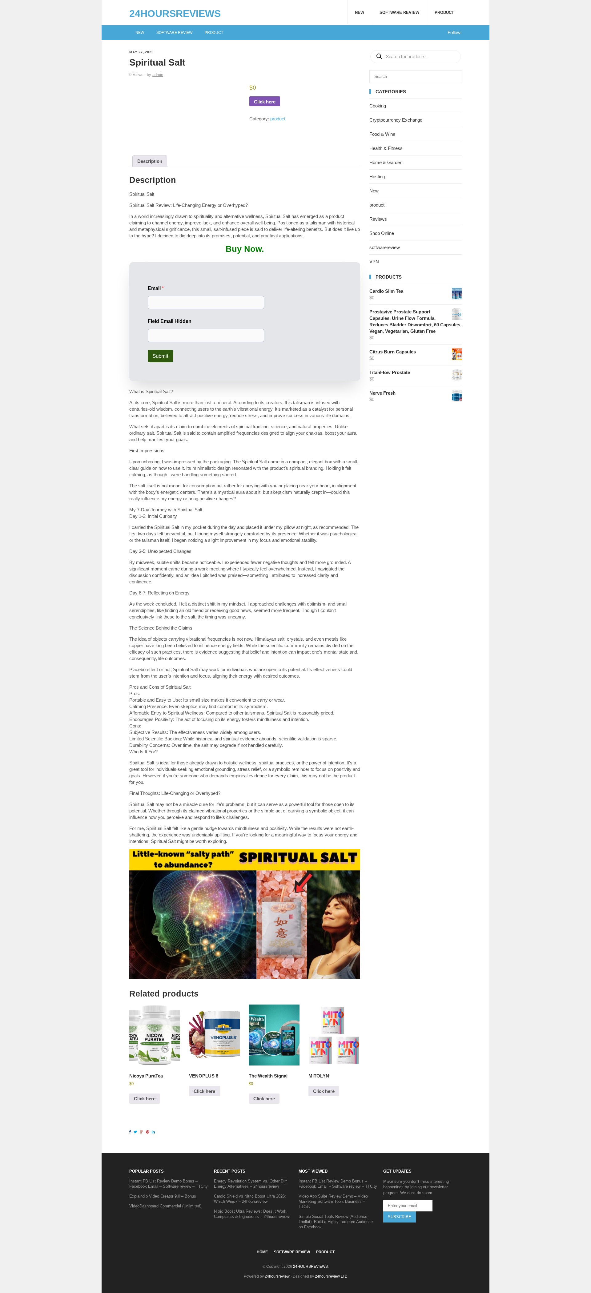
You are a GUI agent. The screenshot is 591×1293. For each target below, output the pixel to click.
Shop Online (381, 233)
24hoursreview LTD (331, 1276)
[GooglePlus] (142, 1132)
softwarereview (384, 247)
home (262, 1252)
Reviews (378, 219)
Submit (160, 356)
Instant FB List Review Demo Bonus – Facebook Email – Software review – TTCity (168, 1184)
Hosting (377, 176)
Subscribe (399, 1216)
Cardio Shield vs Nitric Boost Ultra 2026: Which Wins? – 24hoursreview (250, 1199)
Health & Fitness (386, 148)
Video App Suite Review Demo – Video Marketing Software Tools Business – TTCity (333, 1201)
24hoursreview (277, 1276)
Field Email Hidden (169, 321)
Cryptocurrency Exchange (395, 120)
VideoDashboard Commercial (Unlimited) (165, 1206)
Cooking (377, 105)
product (277, 118)
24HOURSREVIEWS (175, 13)
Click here (264, 101)
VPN (374, 261)
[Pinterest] (148, 1132)
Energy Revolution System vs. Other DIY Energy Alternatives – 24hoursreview (250, 1184)
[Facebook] (131, 1132)
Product (444, 12)
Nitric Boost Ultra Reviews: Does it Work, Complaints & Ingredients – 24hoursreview (251, 1214)
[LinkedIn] (154, 1132)
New (359, 12)
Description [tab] (149, 161)
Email (156, 288)
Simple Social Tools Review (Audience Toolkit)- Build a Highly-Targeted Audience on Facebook (336, 1221)
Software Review (399, 12)
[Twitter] (136, 1132)
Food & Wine (382, 134)
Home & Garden (385, 162)
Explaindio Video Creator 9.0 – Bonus (162, 1196)
